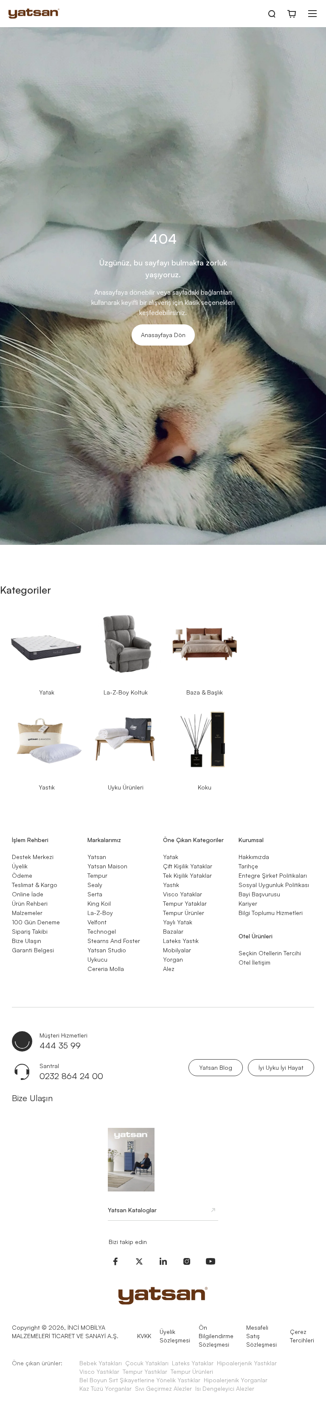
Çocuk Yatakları (147, 1363)
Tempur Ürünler (183, 912)
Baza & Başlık (204, 692)
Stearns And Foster (113, 940)
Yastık (47, 787)
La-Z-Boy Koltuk (126, 692)
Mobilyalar (177, 950)
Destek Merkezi (32, 856)
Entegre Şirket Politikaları (273, 875)
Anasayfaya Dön (163, 334)
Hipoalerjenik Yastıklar (247, 1363)
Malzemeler (27, 912)
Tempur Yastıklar (145, 1371)
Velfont (97, 922)
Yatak (46, 692)
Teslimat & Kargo (34, 884)
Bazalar (173, 931)
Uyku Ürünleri (125, 787)
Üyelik (20, 866)
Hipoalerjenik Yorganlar (235, 1380)
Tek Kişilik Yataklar (187, 875)
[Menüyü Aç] (312, 13)
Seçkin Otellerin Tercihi (270, 953)
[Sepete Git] (292, 13)
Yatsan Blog (215, 1067)
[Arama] (271, 13)
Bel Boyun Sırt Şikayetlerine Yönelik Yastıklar (139, 1380)
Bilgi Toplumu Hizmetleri (271, 912)
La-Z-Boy (100, 912)
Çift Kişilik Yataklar (187, 866)
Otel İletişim (254, 962)
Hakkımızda (254, 856)
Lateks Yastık (181, 940)
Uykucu (97, 959)
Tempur (97, 875)
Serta (94, 894)
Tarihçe (248, 866)
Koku (204, 787)
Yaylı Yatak (177, 922)
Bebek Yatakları (100, 1363)
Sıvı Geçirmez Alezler (163, 1388)
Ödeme (22, 875)
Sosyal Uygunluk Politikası (274, 884)
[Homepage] (33, 13)
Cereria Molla (105, 968)
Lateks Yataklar (193, 1363)
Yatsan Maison (107, 866)
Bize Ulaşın (26, 940)
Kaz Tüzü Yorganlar (105, 1388)
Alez (168, 968)
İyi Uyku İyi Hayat (281, 1067)
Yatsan (96, 856)
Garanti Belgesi (33, 950)
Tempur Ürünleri (192, 1371)
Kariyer (248, 903)
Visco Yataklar (182, 894)
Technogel (101, 931)
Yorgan (173, 959)
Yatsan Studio (106, 950)
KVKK (144, 1335)
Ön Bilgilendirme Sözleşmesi (216, 1336)
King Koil (99, 903)
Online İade (27, 894)
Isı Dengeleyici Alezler (224, 1388)
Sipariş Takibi (30, 931)
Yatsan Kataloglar (132, 1210)
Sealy (94, 884)
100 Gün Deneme (36, 922)
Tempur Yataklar (185, 903)
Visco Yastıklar (99, 1371)
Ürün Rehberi (30, 903)
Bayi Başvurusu (259, 894)
